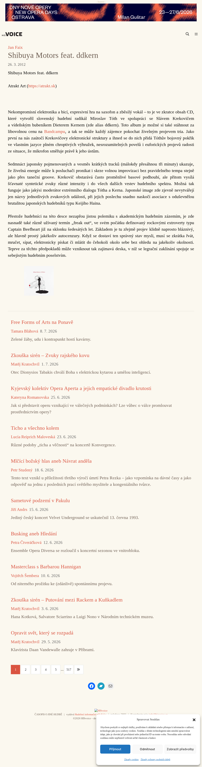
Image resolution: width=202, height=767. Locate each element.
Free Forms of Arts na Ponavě (42, 322)
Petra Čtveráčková (26, 542)
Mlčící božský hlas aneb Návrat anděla (51, 461)
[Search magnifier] (187, 34)
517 (68, 669)
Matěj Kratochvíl (25, 364)
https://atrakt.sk (41, 85)
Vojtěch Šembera (25, 576)
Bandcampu (54, 131)
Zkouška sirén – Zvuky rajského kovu (50, 355)
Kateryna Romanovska (30, 397)
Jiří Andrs (19, 510)
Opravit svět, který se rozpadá (42, 633)
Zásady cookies (131, 759)
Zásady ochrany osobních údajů (155, 759)
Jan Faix (15, 47)
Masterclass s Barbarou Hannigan (46, 567)
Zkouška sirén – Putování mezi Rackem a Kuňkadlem (67, 600)
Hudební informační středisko (91, 714)
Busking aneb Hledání (34, 534)
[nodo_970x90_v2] (101, 12)
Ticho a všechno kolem (35, 428)
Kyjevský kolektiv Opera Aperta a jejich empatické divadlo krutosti (81, 388)
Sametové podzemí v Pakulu (40, 500)
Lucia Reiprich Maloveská (33, 437)
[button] (194, 719)
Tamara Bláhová (24, 331)
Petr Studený (22, 470)
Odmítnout (147, 749)
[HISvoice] (13, 34)
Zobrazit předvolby (180, 749)
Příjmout (115, 749)
